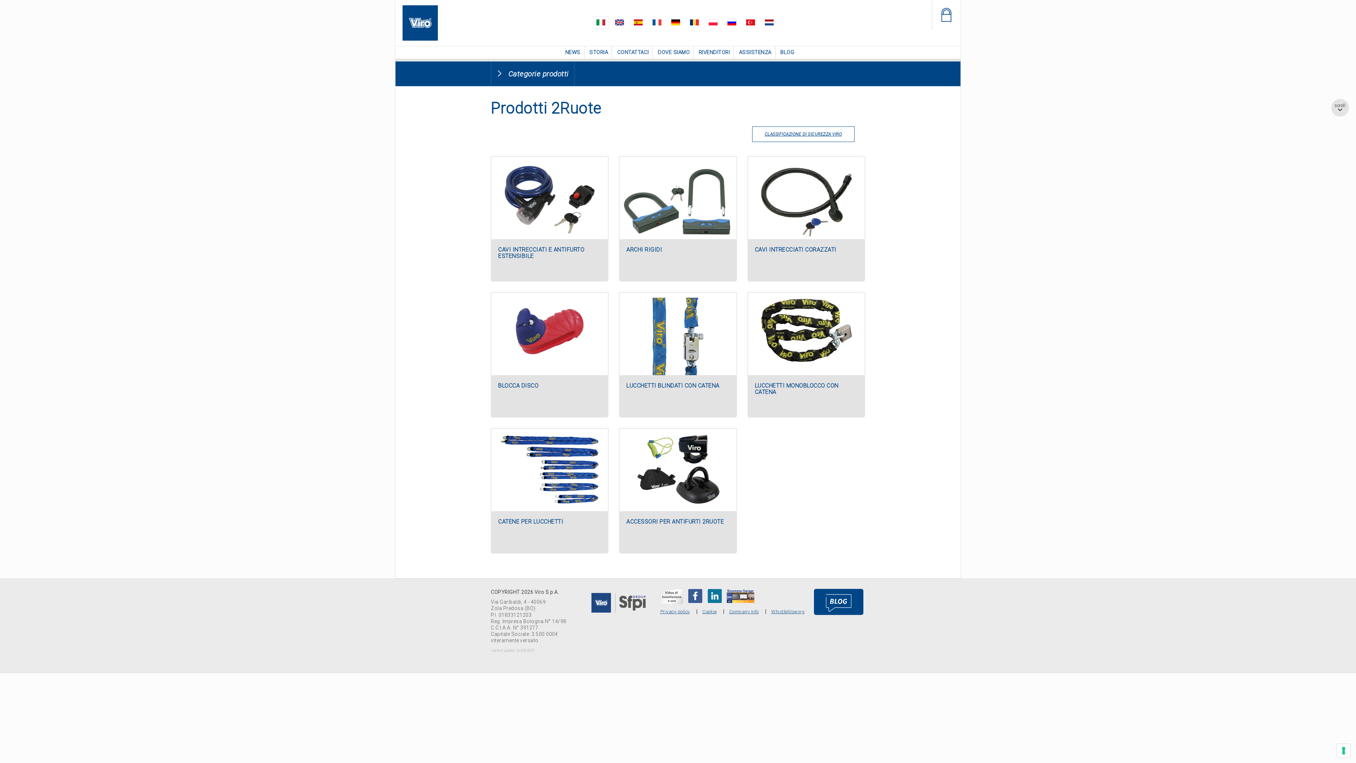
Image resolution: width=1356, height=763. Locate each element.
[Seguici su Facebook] (695, 595)
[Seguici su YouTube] (671, 595)
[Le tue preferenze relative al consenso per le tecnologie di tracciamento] (1343, 750)
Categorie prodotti (539, 73)
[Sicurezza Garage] (740, 595)
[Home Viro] (420, 9)
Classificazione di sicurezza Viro (803, 133)
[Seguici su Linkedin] (715, 595)
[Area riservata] (946, 15)
